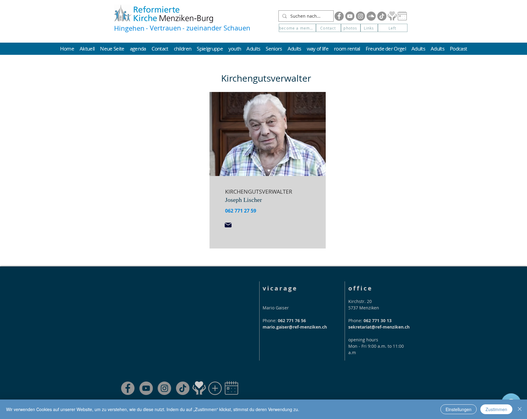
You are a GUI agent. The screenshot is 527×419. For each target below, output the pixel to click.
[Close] (519, 409)
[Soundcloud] (371, 16)
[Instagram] (360, 16)
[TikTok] (182, 388)
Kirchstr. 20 (360, 301)
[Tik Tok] (381, 16)
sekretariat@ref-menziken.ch (379, 327)
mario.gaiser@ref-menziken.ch (295, 327)
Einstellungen (458, 409)
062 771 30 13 (378, 320)
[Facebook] (339, 16)
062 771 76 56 (292, 320)
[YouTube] (349, 16)
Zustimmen (496, 409)
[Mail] (228, 225)
